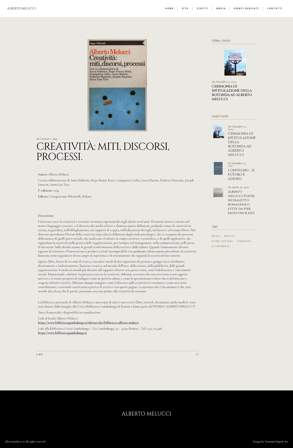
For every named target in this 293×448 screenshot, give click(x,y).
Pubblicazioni (222, 241)
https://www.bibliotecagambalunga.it (62, 333)
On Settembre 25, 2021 (237, 164)
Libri (40, 354)
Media (216, 236)
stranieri (244, 241)
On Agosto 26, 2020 (238, 187)
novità (229, 236)
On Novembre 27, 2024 (224, 81)
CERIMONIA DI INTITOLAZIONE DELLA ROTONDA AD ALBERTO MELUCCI (242, 144)
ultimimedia (221, 246)
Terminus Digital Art (276, 441)
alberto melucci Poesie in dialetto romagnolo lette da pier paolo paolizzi (241, 202)
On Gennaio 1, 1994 (46, 138)
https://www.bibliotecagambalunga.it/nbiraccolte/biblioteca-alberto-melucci (88, 323)
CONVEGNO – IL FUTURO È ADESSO (241, 174)
